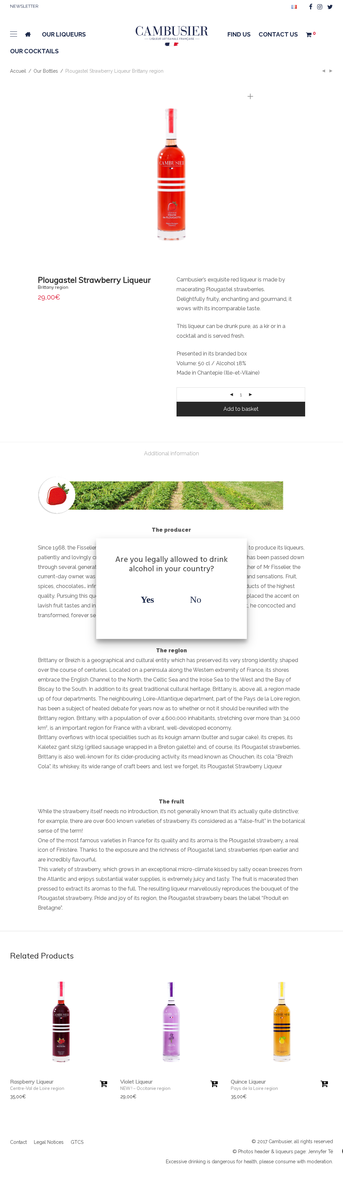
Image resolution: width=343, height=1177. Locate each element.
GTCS (77, 1142)
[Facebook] (310, 6)
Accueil (18, 71)
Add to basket (241, 409)
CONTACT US (278, 34)
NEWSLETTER (24, 6)
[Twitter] (330, 6)
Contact (18, 1142)
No (195, 599)
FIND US (239, 34)
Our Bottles (45, 71)
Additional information (171, 453)
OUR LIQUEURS (64, 34)
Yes (147, 599)
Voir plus (16, 1096)
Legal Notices (49, 1142)
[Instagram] (319, 6)
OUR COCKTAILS (34, 51)
